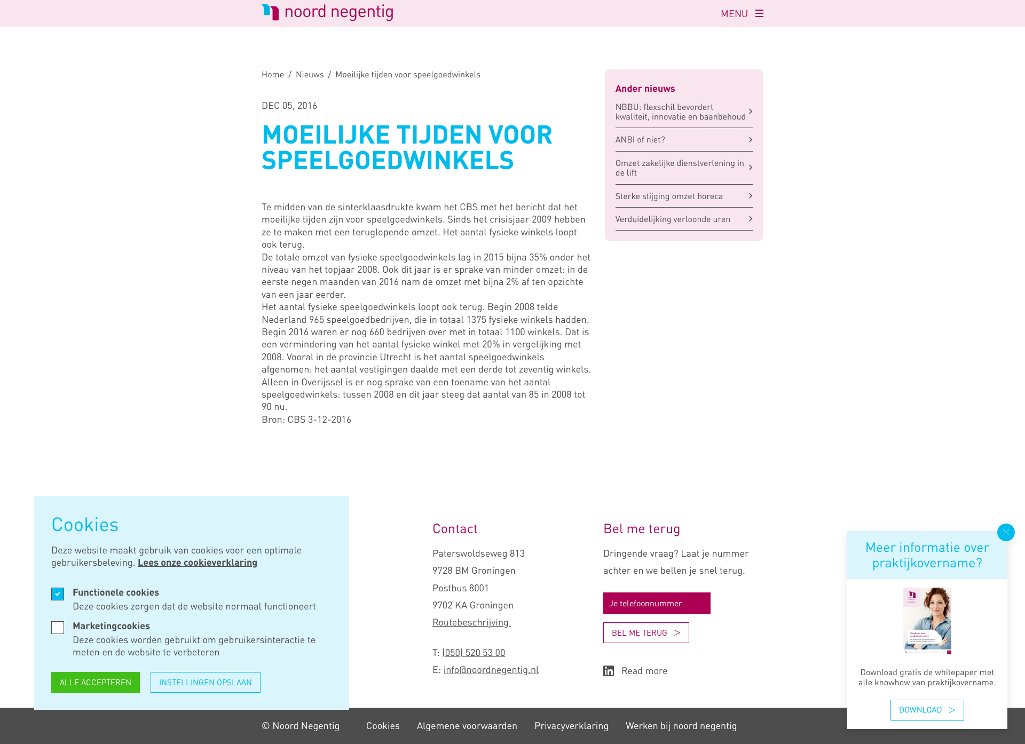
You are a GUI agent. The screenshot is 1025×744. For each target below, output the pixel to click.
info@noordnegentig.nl (491, 670)
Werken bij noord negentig (681, 726)
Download (920, 710)
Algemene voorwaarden (467, 726)
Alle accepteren (95, 682)
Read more (644, 671)
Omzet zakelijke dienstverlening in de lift (680, 167)
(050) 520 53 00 (473, 653)
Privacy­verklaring (571, 726)
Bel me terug (639, 632)
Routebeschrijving (471, 622)
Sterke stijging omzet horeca (669, 196)
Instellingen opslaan (205, 682)
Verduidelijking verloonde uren (673, 218)
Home (273, 74)
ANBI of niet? (640, 139)
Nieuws (310, 74)
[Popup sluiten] (1006, 532)
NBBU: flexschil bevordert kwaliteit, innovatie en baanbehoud (681, 111)
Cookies (383, 726)
